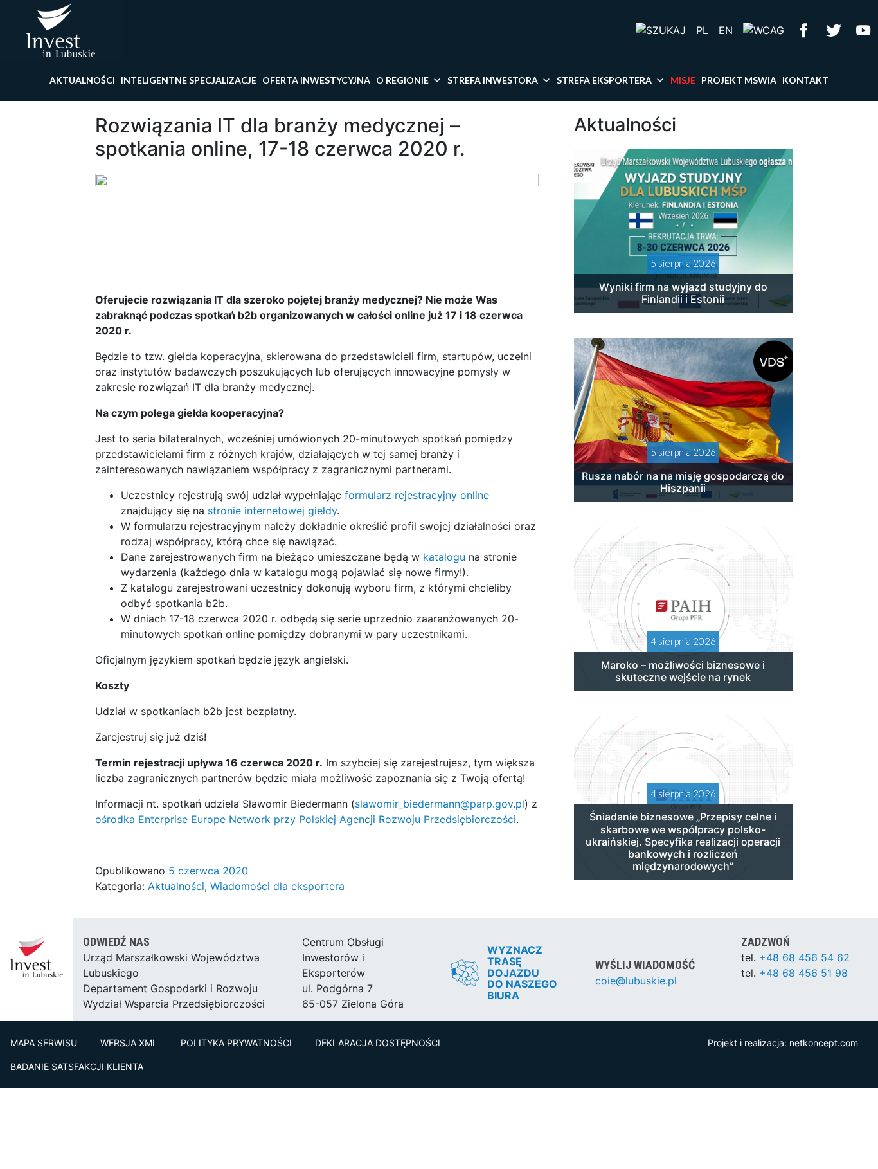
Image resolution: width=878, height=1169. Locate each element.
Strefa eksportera (604, 80)
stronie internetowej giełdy (272, 510)
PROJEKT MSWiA (738, 80)
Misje (682, 80)
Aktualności (82, 80)
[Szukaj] (661, 29)
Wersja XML (128, 1042)
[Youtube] (863, 29)
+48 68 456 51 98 (803, 972)
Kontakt (805, 80)
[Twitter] (833, 29)
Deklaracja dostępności (377, 1042)
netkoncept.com (823, 1042)
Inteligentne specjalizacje (188, 80)
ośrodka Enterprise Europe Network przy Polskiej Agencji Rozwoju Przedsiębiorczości (305, 819)
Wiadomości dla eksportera (277, 886)
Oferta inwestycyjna (316, 80)
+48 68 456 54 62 (804, 957)
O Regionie (402, 80)
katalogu (444, 556)
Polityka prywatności (236, 1042)
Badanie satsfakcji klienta (76, 1066)
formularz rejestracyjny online (417, 495)
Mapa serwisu (43, 1042)
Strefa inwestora (492, 80)
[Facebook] (804, 29)
